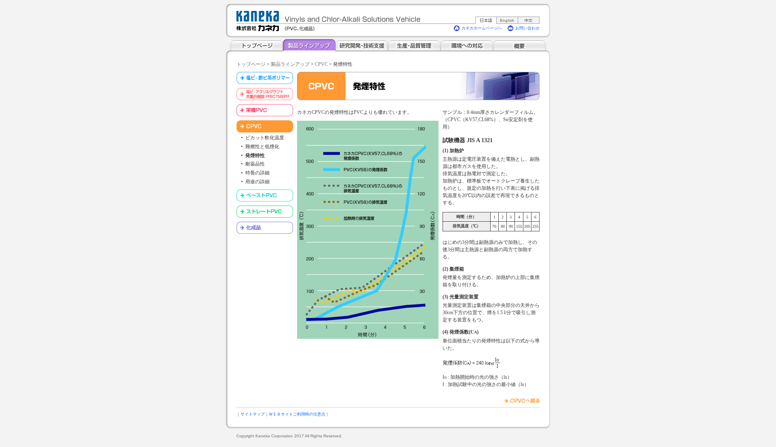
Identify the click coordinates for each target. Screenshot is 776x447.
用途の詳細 (257, 182)
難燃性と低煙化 (262, 146)
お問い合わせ (527, 28)
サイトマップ (252, 414)
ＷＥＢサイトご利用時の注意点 (297, 414)
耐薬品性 (255, 164)
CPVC (321, 64)
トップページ (251, 64)
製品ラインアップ (290, 64)
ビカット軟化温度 (264, 138)
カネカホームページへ (482, 28)
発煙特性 (255, 155)
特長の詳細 (257, 173)
